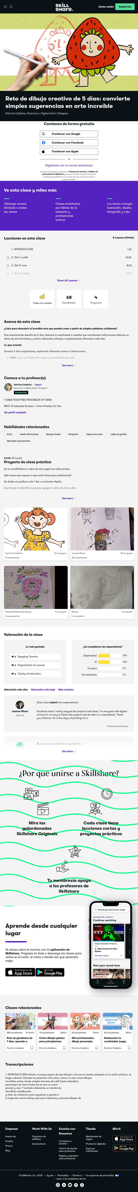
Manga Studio (53, 434)
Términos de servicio (78, 172)
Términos (77, 1175)
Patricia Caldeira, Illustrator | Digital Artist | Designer (36, 113)
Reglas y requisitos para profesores (68, 1157)
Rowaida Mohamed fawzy (18, 611)
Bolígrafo (73, 434)
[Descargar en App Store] (123, 1139)
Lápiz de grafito (119, 434)
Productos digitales (96, 1144)
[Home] (64, 6)
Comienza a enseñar (65, 1142)
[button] (5, 7)
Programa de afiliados (39, 1137)
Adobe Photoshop (29, 434)
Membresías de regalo (93, 1137)
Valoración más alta (16, 689)
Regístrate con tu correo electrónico (69, 165)
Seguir (38, 384)
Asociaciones (38, 1144)
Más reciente (66, 689)
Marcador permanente (18, 441)
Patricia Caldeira (28, 384)
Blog (7, 1150)
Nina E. (75, 611)
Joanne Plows (78, 553)
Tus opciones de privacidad (100, 1175)
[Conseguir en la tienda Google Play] (50, 972)
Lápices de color (94, 434)
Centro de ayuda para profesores (68, 1149)
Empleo (9, 1141)
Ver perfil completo (15, 412)
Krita (9, 434)
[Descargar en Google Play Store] (123, 1148)
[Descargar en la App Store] (19, 972)
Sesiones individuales (92, 1150)
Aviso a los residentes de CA (71, 1179)
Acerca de (10, 1136)
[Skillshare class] (20, 1021)
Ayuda (50, 1175)
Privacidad (62, 1175)
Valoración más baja (42, 689)
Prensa (8, 1146)
